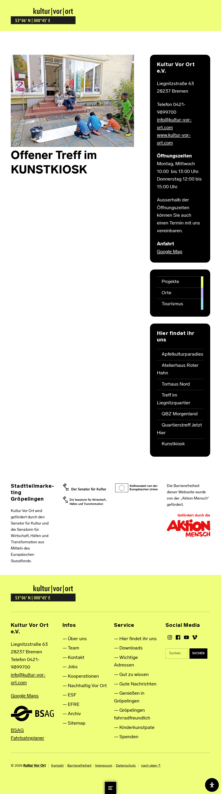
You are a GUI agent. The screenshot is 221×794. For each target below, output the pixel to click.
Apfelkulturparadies (182, 354)
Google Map (169, 251)
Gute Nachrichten (137, 684)
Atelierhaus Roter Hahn (178, 369)
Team (73, 648)
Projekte (170, 281)
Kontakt (76, 657)
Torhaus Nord (176, 384)
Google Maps (25, 696)
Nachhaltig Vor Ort (87, 685)
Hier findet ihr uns (138, 639)
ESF (72, 695)
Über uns (77, 639)
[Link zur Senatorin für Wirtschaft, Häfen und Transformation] (84, 501)
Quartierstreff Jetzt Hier (179, 429)
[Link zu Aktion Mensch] (188, 525)
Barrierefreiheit (79, 766)
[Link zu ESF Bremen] (136, 488)
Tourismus (172, 304)
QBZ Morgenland (180, 414)
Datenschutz (126, 766)
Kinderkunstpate (137, 727)
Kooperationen (83, 676)
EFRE (73, 704)
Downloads (131, 648)
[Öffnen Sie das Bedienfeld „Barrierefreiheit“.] (212, 785)
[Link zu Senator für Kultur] (84, 487)
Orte (166, 293)
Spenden (128, 737)
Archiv (74, 713)
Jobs (73, 667)
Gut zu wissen (134, 674)
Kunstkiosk (173, 444)
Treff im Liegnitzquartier (173, 399)
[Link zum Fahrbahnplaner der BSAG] (32, 713)
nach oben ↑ (151, 766)
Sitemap (76, 723)
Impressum (103, 766)
